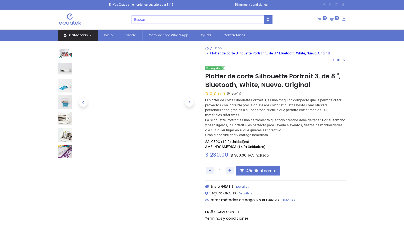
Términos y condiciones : (227, 218)
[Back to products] (338, 60)
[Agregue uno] (230, 170)
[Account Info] (344, 20)
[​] (324, 4)
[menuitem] (108, 35)
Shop (218, 48)
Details (242, 187)
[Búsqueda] (268, 19)
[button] (83, 102)
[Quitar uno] (210, 170)
